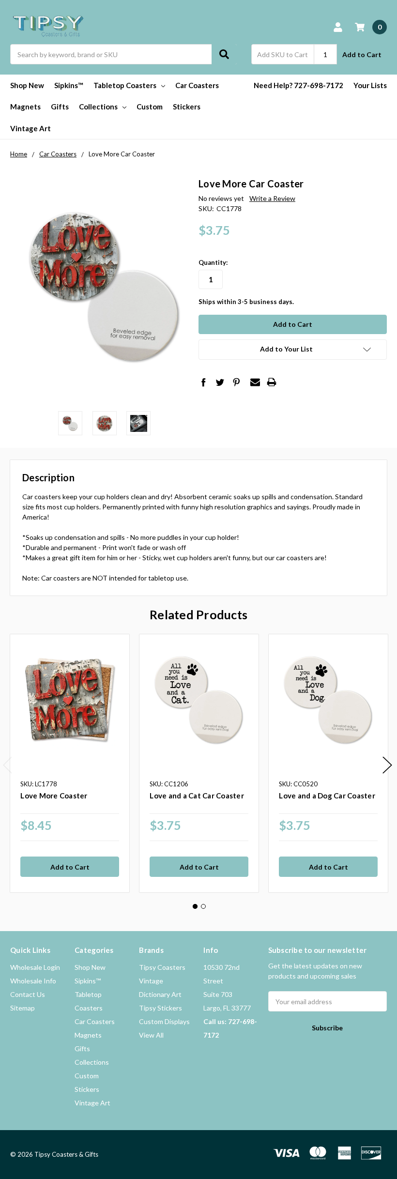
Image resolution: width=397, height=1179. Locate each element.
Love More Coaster (53, 795)
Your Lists (370, 85)
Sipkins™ (68, 85)
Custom (150, 106)
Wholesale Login (35, 967)
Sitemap (22, 1008)
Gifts (60, 106)
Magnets (25, 106)
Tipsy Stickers (160, 1008)
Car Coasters (197, 85)
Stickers (186, 106)
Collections (98, 106)
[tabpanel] (70, 763)
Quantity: (213, 262)
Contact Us (27, 994)
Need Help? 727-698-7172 (298, 85)
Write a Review (272, 198)
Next (387, 765)
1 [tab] (195, 906)
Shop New (27, 85)
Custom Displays (164, 1021)
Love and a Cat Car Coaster (197, 795)
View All (151, 1035)
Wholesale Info (33, 981)
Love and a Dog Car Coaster (327, 795)
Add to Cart (362, 54)
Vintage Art (30, 128)
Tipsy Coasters (162, 967)
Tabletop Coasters (124, 85)
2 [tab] (203, 906)
